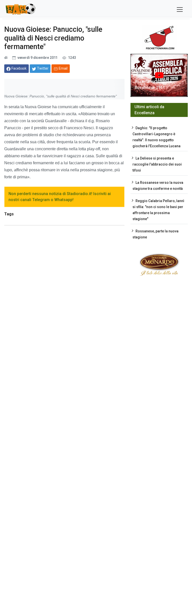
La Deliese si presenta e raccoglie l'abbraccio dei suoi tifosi (157, 164)
